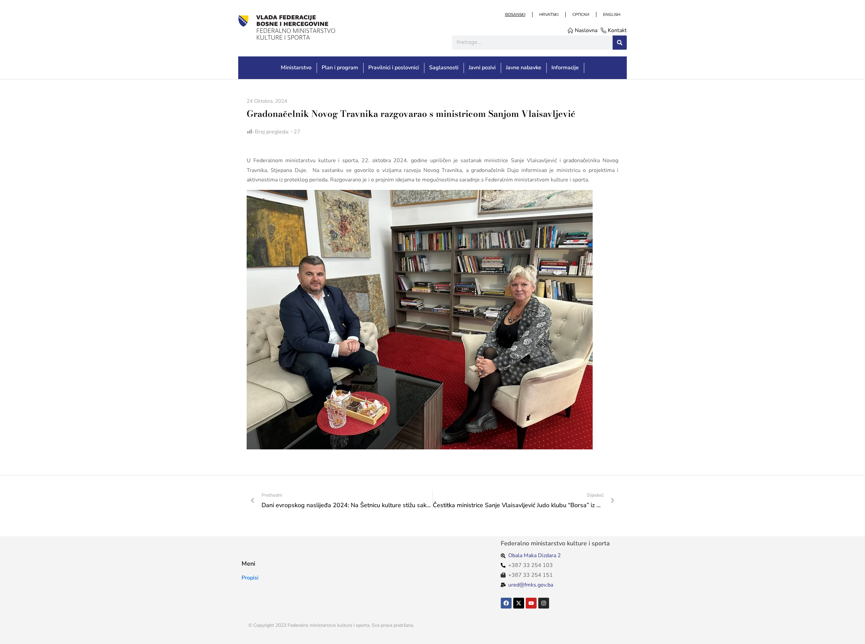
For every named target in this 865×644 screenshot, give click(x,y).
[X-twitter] (518, 603)
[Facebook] (506, 603)
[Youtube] (531, 603)
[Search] (620, 42)
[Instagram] (543, 603)
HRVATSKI (548, 14)
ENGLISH (611, 14)
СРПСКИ (580, 14)
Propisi (250, 577)
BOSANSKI (515, 14)
